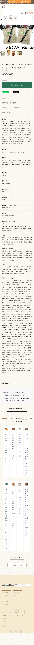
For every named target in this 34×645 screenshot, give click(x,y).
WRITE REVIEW (16, 409)
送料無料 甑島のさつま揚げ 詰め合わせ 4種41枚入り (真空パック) (13, 503)
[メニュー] (4, 22)
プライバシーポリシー (5, 622)
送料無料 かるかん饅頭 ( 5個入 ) (19, 495)
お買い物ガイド (17, 594)
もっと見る (16, 557)
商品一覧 (8, 594)
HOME (5, 615)
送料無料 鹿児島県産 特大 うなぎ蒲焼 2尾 (13, 442)
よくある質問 (23, 612)
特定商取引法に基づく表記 (9, 103)
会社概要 (11, 614)
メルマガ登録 (7, 603)
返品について (5, 98)
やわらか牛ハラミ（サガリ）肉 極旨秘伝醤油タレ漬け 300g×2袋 (26, 448)
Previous (2, 33)
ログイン (25, 2)
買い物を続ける (6, 112)
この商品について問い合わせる (10, 107)
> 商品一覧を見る (17, 565)
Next (32, 33)
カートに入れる (18, 85)
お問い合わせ (17, 612)
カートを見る (14, 2)
